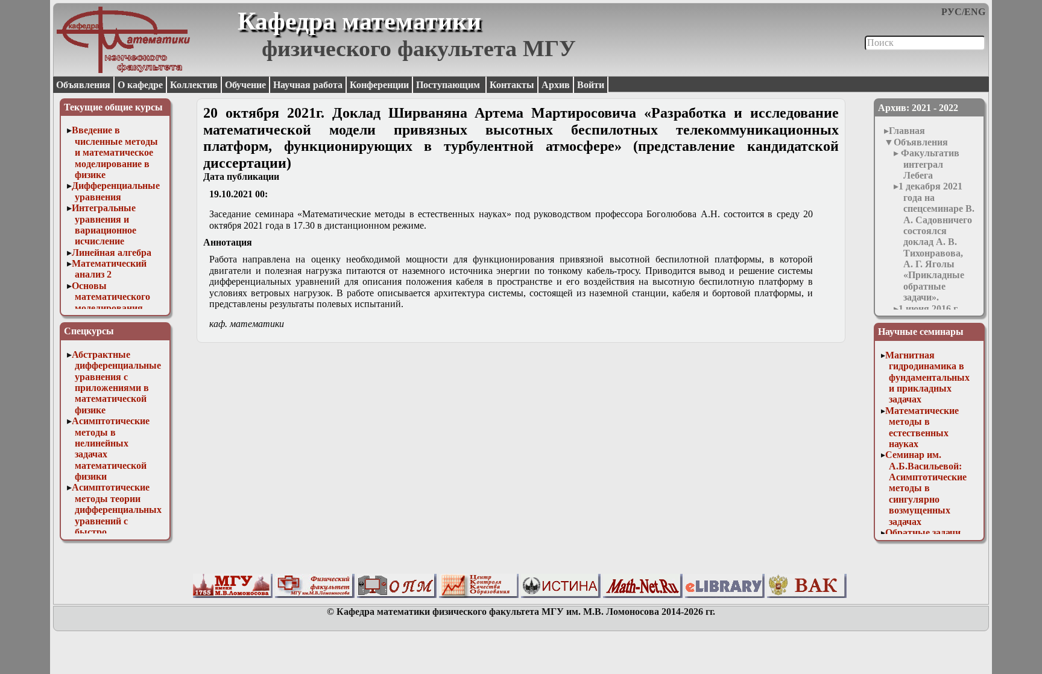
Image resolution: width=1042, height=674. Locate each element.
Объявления (83, 85)
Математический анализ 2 (109, 268)
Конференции (379, 85)
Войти (590, 85)
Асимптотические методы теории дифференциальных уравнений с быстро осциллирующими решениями (117, 520)
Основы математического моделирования (111, 297)
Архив (556, 85)
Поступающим (449, 85)
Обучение (245, 85)
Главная (907, 131)
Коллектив (194, 85)
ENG (974, 12)
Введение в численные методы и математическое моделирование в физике (115, 152)
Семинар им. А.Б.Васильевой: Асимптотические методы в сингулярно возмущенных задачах (926, 488)
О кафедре (140, 85)
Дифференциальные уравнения (116, 191)
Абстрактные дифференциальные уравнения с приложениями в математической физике (117, 382)
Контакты (512, 85)
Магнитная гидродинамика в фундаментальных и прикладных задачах (927, 377)
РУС (951, 12)
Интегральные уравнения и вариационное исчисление (104, 224)
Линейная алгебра (111, 252)
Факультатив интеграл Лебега (928, 164)
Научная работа (308, 85)
